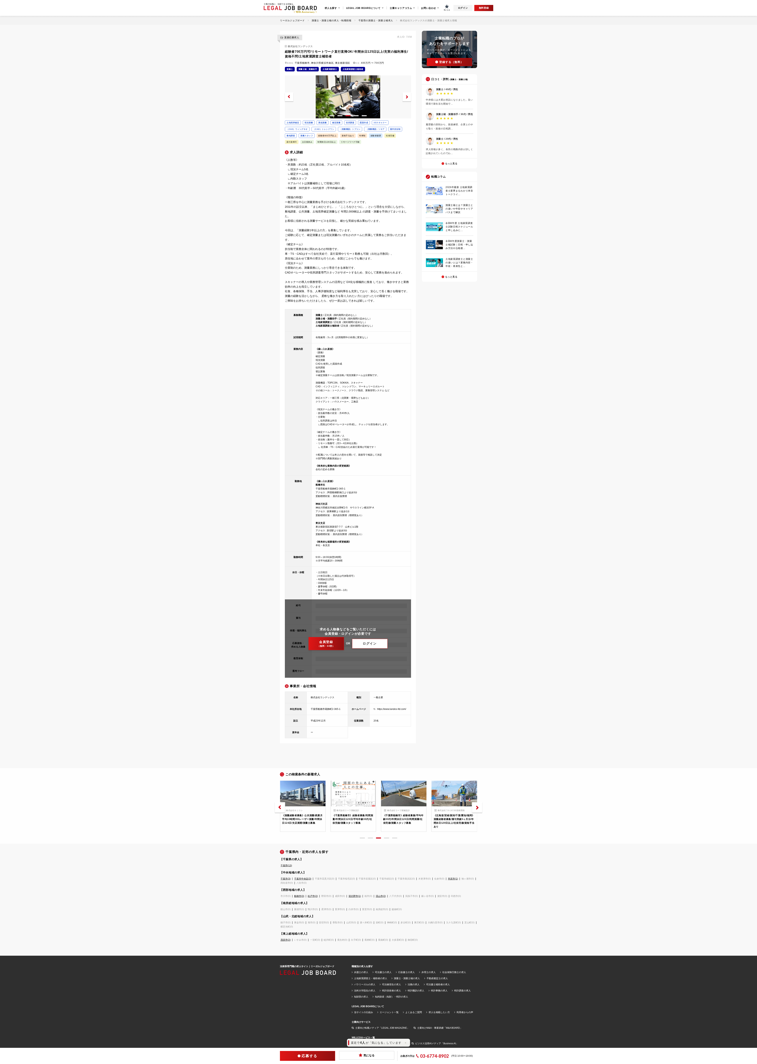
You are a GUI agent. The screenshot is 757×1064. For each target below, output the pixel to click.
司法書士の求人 (383, 972)
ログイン (463, 8)
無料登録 (484, 8)
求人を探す (331, 8)
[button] (289, 97)
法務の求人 (414, 984)
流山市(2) (381, 896)
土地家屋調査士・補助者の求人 (370, 978)
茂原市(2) (286, 940)
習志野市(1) (355, 896)
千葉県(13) (286, 865)
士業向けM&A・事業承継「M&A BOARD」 (439, 1028)
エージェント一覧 (389, 1012)
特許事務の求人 (439, 990)
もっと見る (451, 163)
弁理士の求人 (428, 972)
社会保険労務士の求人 (454, 972)
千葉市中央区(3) (302, 878)
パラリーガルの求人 (364, 984)
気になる (369, 1055)
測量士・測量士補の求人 (407, 978)
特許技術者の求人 (391, 990)
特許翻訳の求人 (416, 990)
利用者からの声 (465, 1012)
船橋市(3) (299, 896)
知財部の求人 (361, 996)
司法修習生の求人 (391, 984)
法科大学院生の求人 (364, 990)
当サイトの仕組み (363, 1012)
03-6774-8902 (434, 1056)
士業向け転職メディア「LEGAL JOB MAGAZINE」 (382, 1028)
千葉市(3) (286, 878)
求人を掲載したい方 (439, 1012)
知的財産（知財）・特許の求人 (391, 996)
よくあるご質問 (413, 1012)
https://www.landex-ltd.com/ (391, 709)
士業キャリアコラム (401, 8)
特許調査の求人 (462, 990)
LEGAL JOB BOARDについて (363, 8)
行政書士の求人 (406, 972)
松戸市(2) (313, 896)
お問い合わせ (428, 8)
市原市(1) (453, 878)
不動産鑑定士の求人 (437, 978)
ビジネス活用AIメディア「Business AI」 (436, 1043)
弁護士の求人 (361, 972)
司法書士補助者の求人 (438, 984)
